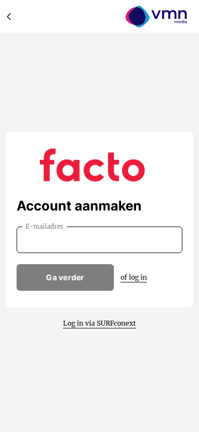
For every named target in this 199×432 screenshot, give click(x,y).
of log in (134, 277)
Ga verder (65, 277)
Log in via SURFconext (99, 323)
